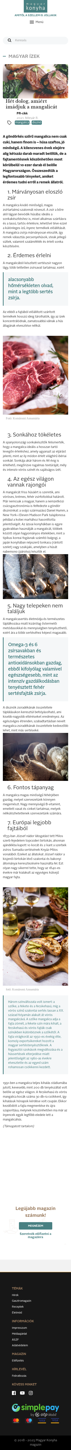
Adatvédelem (20, 1345)
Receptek (18, 1307)
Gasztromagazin (21, 1301)
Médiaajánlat (19, 1334)
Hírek (15, 1295)
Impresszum (19, 1328)
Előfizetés (18, 1360)
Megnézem (35, 1226)
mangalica (22, 122)
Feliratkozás (19, 1376)
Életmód (17, 1312)
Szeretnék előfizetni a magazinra (35, 1236)
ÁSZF (15, 1339)
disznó (36, 122)
